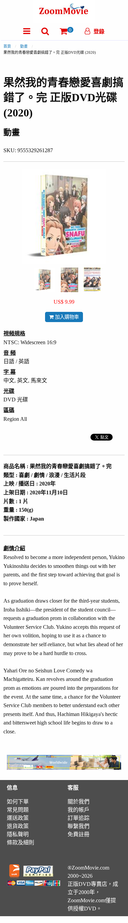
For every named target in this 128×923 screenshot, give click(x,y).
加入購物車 (66, 317)
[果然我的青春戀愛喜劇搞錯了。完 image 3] (92, 279)
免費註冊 (78, 834)
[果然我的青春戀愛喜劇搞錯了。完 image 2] (69, 280)
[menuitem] (27, 31)
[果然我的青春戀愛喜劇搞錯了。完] (44, 279)
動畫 (24, 46)
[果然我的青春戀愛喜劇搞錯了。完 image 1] (44, 280)
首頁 (7, 46)
